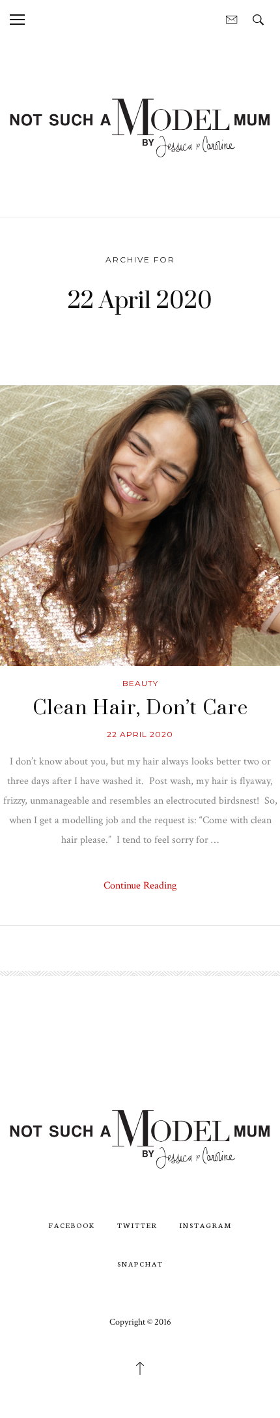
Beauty (140, 683)
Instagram (206, 1225)
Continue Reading (140, 885)
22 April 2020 (140, 734)
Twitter (137, 1225)
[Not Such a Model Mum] (140, 127)
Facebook (72, 1225)
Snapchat (140, 1263)
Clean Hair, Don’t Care (140, 708)
